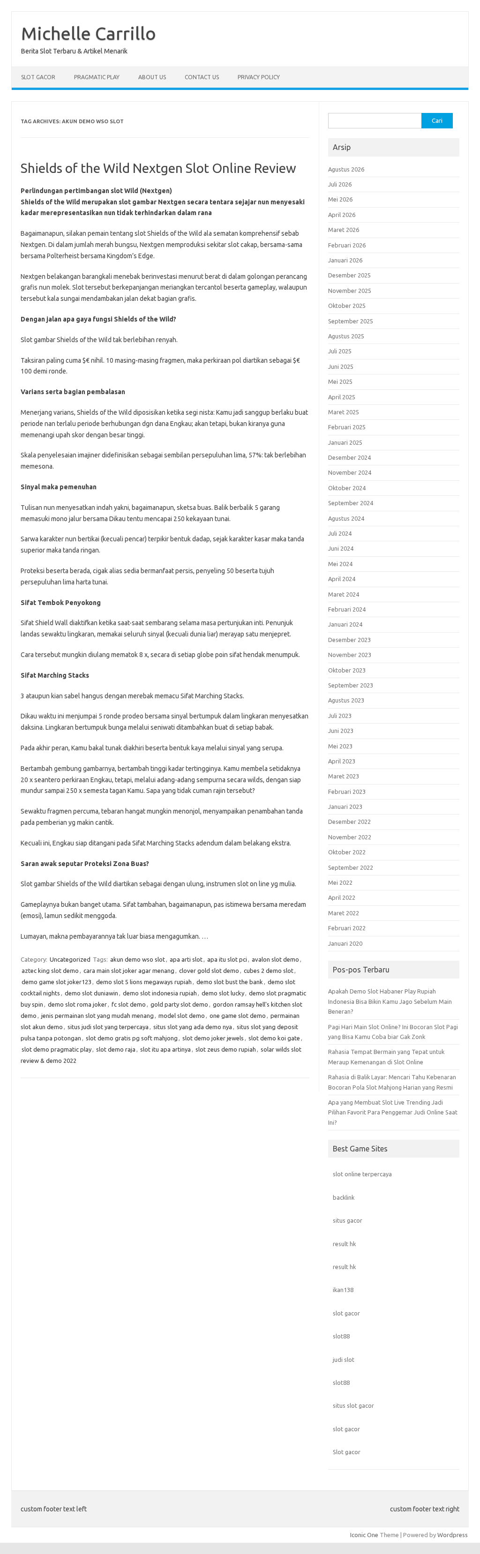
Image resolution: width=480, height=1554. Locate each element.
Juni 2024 (340, 548)
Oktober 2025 (347, 305)
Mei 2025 (340, 381)
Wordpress (452, 1535)
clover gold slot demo (209, 970)
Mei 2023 (340, 746)
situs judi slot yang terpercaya (108, 1027)
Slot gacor (346, 1452)
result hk (344, 1243)
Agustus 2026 (346, 169)
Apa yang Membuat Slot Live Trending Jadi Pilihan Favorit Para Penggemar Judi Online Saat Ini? (393, 1112)
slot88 (341, 1336)
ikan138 (343, 1289)
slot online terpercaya (362, 1174)
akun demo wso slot (137, 959)
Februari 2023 (347, 791)
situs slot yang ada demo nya (192, 1027)
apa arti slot (186, 959)
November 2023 (349, 654)
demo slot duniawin (91, 993)
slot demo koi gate (274, 1038)
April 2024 (341, 578)
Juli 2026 (340, 184)
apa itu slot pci (227, 959)
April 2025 (341, 397)
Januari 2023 (345, 806)
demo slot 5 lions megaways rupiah (144, 982)
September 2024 (350, 503)
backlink (343, 1197)
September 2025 (350, 321)
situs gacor (347, 1220)
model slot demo (181, 1015)
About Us (152, 77)
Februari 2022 (347, 928)
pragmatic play (97, 77)
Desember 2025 (349, 275)
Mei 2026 (340, 199)
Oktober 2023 (347, 670)
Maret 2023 (343, 776)
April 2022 (341, 897)
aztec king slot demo (50, 970)
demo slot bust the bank (229, 982)
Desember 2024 (349, 457)
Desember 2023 (349, 639)
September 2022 (350, 867)
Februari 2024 (347, 609)
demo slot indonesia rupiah (160, 993)
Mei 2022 (340, 882)
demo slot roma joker (77, 1004)
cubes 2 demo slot (268, 970)
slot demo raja (115, 1049)
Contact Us (202, 77)
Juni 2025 (340, 366)
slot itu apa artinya (165, 1049)
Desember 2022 (349, 821)
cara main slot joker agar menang (128, 970)
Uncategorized (70, 959)
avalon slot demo (275, 959)
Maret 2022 (343, 913)
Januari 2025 (345, 442)
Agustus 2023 (346, 700)
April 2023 (341, 761)
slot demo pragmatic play (56, 1049)
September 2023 (350, 685)
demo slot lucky (223, 993)
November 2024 (349, 472)
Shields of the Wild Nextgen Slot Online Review (158, 168)
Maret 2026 (343, 229)
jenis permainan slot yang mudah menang (97, 1015)
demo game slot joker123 (56, 982)
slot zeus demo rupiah (225, 1049)
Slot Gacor (38, 77)
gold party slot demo (179, 1004)
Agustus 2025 (346, 336)
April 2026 (341, 214)
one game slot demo (238, 1015)
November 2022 (349, 837)
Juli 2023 (340, 715)
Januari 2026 (345, 260)
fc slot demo (129, 1004)
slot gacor (346, 1313)
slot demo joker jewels (213, 1038)
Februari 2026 (347, 245)
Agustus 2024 (346, 518)
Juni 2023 (340, 730)
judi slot (343, 1359)
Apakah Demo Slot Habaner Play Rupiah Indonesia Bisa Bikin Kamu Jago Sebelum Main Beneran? (390, 1001)
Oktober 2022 (347, 852)
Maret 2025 (343, 412)
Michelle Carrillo (88, 33)
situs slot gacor (353, 1405)
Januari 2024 (345, 624)
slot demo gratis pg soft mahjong (132, 1038)
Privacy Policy (259, 77)
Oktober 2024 (347, 488)
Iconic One (364, 1535)
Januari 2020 (345, 943)
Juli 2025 (340, 351)
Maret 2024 (343, 594)
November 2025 (349, 290)
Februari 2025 (347, 427)
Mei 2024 (340, 563)
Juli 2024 (340, 533)
